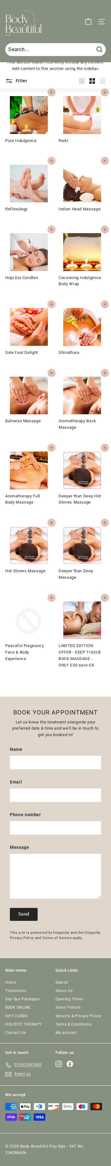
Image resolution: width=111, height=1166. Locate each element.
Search (62, 982)
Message (19, 847)
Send (23, 914)
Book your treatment (55, 1144)
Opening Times (69, 999)
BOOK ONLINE (18, 1007)
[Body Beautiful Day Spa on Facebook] (70, 1064)
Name (16, 749)
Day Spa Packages (22, 999)
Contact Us (15, 1032)
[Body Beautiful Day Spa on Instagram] (59, 1064)
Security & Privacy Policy (78, 1016)
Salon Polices (68, 1007)
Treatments (16, 991)
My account (66, 1032)
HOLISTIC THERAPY (23, 1024)
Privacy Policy (22, 938)
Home (10, 982)
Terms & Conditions (74, 1024)
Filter (20, 80)
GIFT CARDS (16, 1016)
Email (16, 781)
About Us (64, 991)
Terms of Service (57, 938)
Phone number (25, 814)
